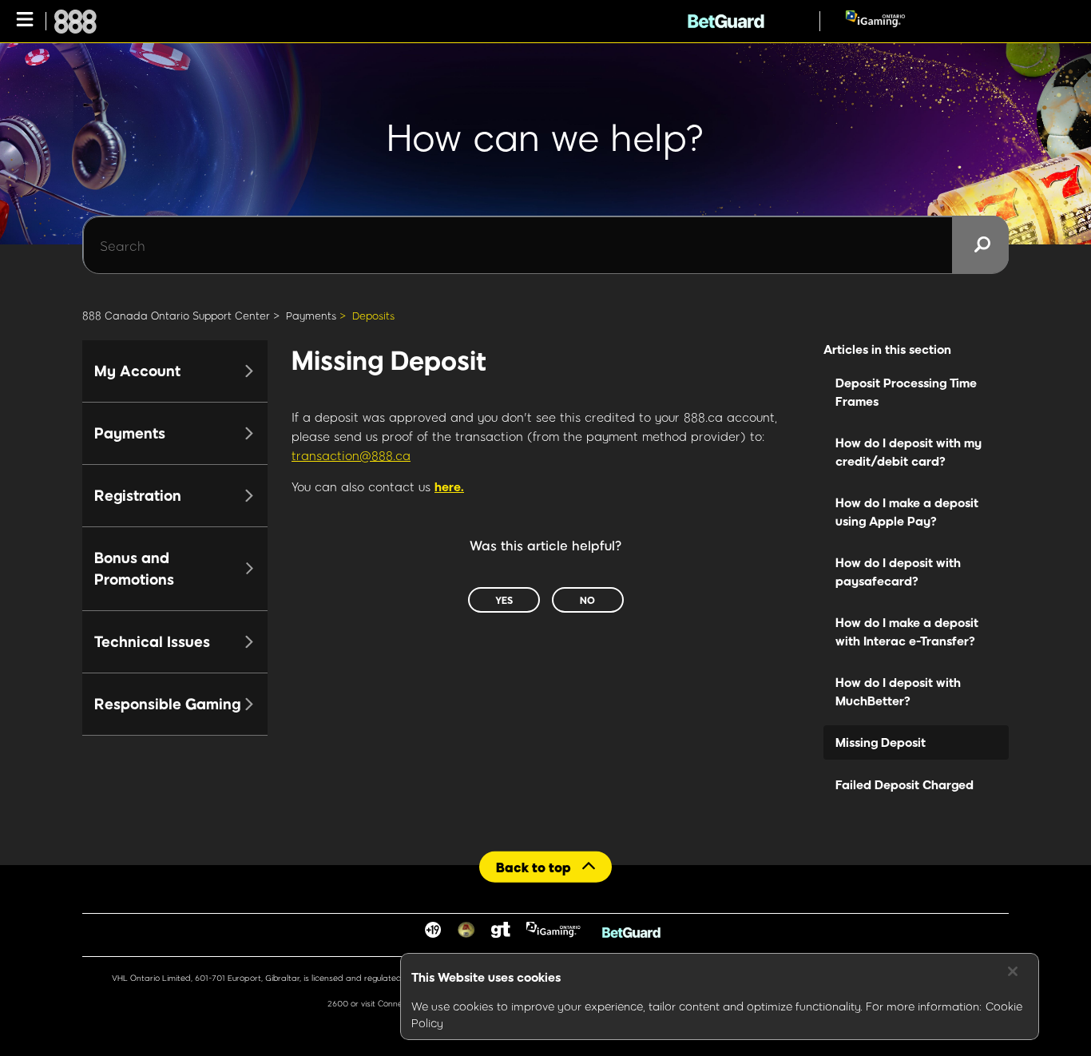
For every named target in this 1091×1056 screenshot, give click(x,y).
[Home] (75, 22)
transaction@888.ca (351, 455)
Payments (311, 315)
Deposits (373, 315)
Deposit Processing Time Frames (906, 391)
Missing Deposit (880, 742)
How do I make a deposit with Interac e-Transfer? (906, 631)
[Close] (1012, 971)
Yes (504, 599)
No (587, 599)
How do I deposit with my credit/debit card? (908, 451)
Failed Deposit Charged (904, 784)
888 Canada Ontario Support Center (176, 315)
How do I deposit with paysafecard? (898, 571)
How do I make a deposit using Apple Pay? (906, 511)
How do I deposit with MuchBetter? (898, 691)
